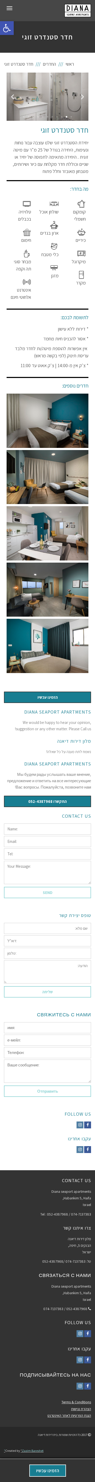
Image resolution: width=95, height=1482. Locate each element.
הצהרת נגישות (81, 1409)
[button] (71, 117)
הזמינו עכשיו (47, 1470)
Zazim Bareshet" (24, 1451)
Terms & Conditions (76, 1402)
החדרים (49, 64)
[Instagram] (80, 1124)
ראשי (69, 64)
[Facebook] (87, 1124)
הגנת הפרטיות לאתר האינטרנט (69, 1415)
